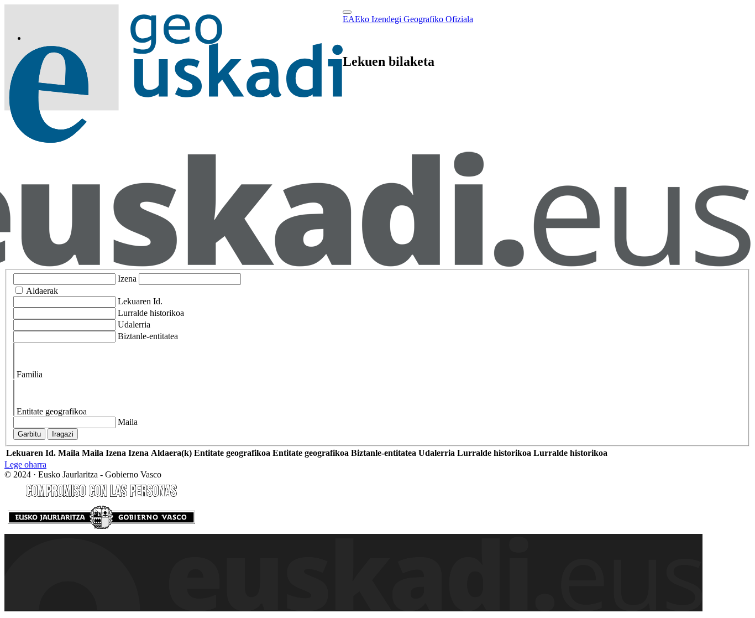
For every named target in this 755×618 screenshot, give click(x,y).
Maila (128, 422)
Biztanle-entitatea (148, 336)
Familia (30, 374)
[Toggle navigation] (347, 12)
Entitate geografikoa (52, 411)
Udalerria (134, 324)
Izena (127, 278)
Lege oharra (25, 464)
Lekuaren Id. (140, 301)
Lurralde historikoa (151, 313)
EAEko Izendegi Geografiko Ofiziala (408, 19)
